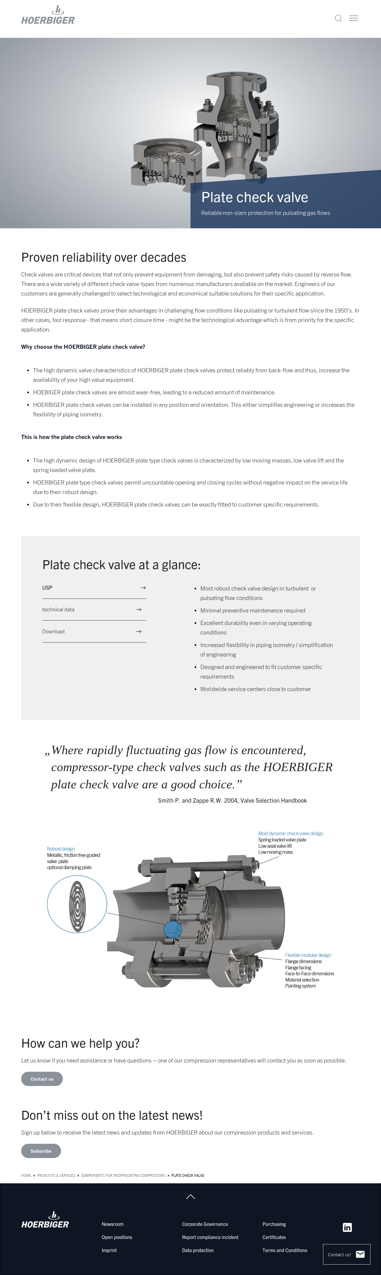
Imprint (109, 1250)
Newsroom (113, 1224)
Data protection (198, 1250)
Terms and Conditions (285, 1250)
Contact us (42, 1079)
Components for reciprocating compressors (123, 1175)
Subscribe (41, 1151)
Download (53, 631)
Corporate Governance (205, 1224)
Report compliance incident (210, 1237)
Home (26, 1175)
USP (47, 588)
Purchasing (274, 1224)
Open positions (117, 1237)
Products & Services (56, 1175)
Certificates (274, 1237)
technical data (58, 609)
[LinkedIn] (347, 1227)
